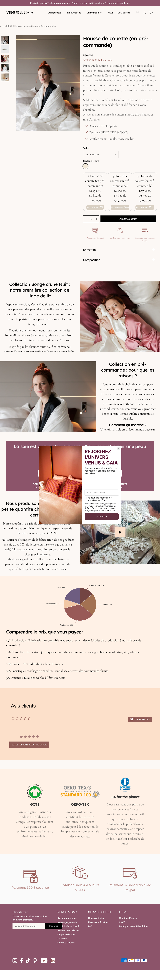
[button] (140, 719)
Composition (91, 260)
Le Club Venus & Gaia (69, 926)
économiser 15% (144, 207)
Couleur (91, 161)
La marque (93, 12)
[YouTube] (44, 960)
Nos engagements (67, 922)
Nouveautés (74, 12)
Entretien (89, 250)
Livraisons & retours (99, 922)
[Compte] (137, 12)
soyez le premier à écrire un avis (29, 745)
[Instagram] (14, 960)
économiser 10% (120, 207)
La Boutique (54, 12)
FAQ (110, 12)
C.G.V (122, 922)
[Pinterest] (35, 960)
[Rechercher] (144, 12)
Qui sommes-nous (67, 918)
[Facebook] (21, 960)
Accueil (4, 26)
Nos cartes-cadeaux (68, 930)
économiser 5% (95, 207)
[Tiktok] (28, 960)
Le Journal (124, 12)
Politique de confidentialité (133, 926)
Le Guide (62, 938)
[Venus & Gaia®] (20, 12)
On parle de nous (67, 934)
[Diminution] (85, 218)
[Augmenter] (96, 218)
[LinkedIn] (53, 960)
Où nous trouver (66, 942)
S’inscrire (53, 926)
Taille (86, 148)
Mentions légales (128, 918)
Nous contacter (96, 918)
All (11, 26)
